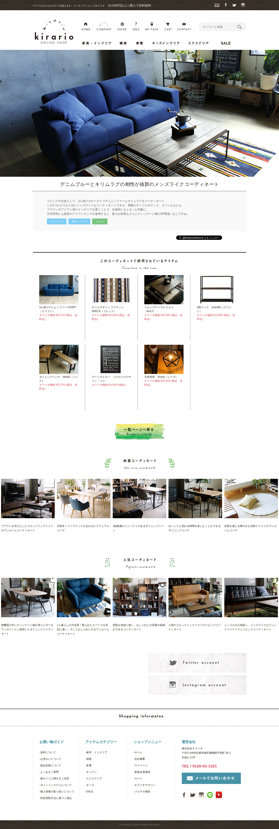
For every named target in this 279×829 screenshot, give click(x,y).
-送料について (47, 752)
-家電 (88, 765)
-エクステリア (93, 778)
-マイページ (141, 765)
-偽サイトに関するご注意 (54, 778)
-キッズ (89, 785)
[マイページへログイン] (151, 27)
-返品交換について (50, 765)
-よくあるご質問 (49, 772)
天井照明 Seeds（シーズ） (161, 376)
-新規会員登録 (142, 772)
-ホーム (138, 752)
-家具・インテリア (96, 752)
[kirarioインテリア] (53, 45)
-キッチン (91, 772)
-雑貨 (88, 758)
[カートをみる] (168, 27)
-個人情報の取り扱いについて (56, 791)
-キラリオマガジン (144, 785)
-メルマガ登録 (142, 791)
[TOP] (86, 27)
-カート (138, 778)
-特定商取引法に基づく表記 (55, 798)
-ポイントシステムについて (55, 785)
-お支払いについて (50, 758)
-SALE (89, 791)
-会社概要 (139, 758)
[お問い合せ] (184, 27)
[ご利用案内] (122, 27)
